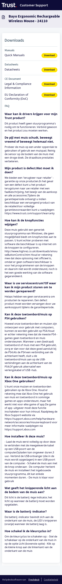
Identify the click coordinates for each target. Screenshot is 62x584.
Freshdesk (33, 579)
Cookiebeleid (51, 579)
